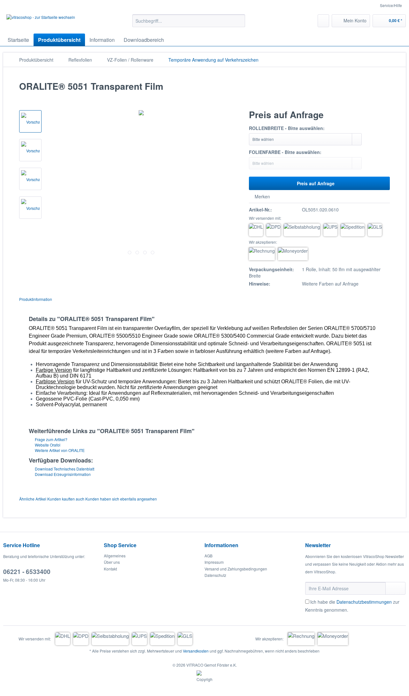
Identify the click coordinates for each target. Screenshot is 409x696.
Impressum (214, 562)
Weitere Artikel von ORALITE (59, 450)
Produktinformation (35, 299)
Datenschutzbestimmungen (364, 602)
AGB (208, 555)
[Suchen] (239, 20)
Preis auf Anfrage (316, 183)
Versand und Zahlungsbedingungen (235, 568)
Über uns (112, 562)
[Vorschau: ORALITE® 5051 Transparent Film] (30, 121)
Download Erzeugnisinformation (62, 474)
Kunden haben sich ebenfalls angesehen (121, 498)
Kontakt (110, 568)
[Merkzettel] (323, 20)
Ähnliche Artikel (32, 498)
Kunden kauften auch (65, 498)
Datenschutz (215, 575)
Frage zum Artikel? (50, 439)
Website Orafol (47, 444)
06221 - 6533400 (26, 571)
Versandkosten (196, 651)
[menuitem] (188, 24)
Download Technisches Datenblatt (64, 468)
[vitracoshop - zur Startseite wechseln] (40, 22)
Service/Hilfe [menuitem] (391, 5)
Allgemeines (115, 555)
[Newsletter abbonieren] (395, 588)
